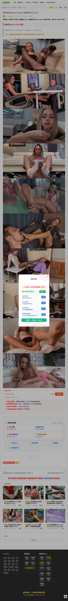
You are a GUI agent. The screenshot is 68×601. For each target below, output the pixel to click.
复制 (43, 297)
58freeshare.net (26, 298)
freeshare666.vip (27, 303)
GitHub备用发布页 (27, 309)
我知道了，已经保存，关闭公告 (34, 320)
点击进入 (42, 291)
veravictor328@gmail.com (29, 315)
